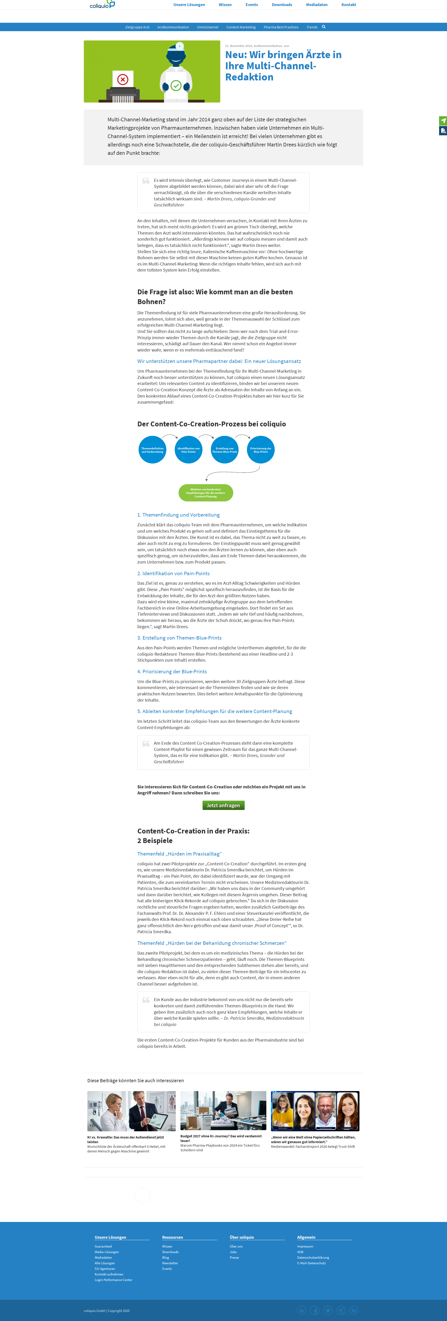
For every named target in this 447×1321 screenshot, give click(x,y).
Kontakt (349, 4)
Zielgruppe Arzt (137, 27)
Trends (312, 27)
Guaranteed (103, 1246)
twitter (327, 1310)
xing (340, 1310)
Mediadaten (317, 4)
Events (252, 4)
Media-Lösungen (107, 1252)
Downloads (282, 4)
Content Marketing (241, 27)
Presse (234, 1257)
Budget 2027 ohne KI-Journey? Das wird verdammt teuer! (221, 1138)
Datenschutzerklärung (313, 1257)
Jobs (233, 1252)
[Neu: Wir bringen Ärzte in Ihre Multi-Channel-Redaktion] (152, 71)
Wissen (225, 4)
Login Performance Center (113, 1280)
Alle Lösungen (105, 1263)
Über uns (236, 1246)
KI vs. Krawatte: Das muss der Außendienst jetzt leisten (125, 1139)
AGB (300, 1252)
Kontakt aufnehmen (109, 1274)
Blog (165, 1257)
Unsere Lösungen (189, 4)
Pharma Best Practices (281, 27)
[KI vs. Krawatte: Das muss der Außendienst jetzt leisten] (131, 1111)
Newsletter (170, 1263)
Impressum (305, 1246)
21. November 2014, (239, 46)
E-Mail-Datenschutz (311, 1263)
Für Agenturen (105, 1268)
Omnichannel (207, 27)
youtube (301, 1310)
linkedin (354, 1310)
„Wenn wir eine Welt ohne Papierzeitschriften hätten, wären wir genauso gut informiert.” (313, 1139)
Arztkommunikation (173, 27)
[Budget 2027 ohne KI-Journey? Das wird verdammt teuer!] (223, 1110)
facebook (314, 1310)
